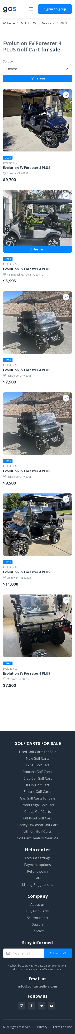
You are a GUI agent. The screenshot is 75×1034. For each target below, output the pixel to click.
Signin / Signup (55, 9)
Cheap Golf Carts (37, 811)
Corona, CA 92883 (17, 173)
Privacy (42, 1027)
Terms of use (62, 1027)
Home (11, 23)
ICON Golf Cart (37, 785)
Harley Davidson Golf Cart (37, 825)
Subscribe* (58, 953)
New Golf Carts (37, 758)
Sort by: (8, 61)
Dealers (37, 924)
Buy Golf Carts (37, 911)
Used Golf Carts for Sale (37, 752)
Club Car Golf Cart (38, 778)
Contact (37, 931)
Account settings (38, 858)
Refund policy (37, 871)
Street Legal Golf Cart (37, 805)
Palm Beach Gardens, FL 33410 (25, 274)
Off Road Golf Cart (37, 818)
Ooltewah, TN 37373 (19, 578)
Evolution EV (10, 163)
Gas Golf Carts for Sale (37, 798)
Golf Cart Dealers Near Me (37, 838)
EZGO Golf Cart (37, 765)
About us (37, 904)
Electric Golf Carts (37, 791)
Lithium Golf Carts (37, 831)
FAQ (37, 878)
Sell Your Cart (37, 918)
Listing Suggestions (37, 884)
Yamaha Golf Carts (37, 771)
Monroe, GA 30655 (18, 679)
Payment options (37, 864)
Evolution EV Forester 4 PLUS (26, 168)
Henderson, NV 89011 (20, 375)
